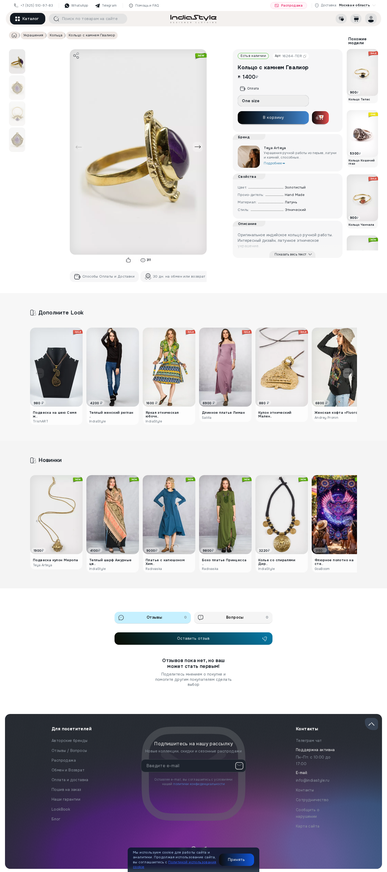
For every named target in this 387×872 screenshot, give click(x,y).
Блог (56, 819)
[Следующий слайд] (198, 147)
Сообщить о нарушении (307, 813)
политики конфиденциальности (199, 784)
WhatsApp (79, 5)
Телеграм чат (309, 740)
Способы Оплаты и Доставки (108, 276)
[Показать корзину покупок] (356, 19)
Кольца (56, 35)
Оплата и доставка (70, 779)
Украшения (33, 35)
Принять (236, 859)
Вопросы (247, 617)
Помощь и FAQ (147, 5)
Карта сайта (307, 826)
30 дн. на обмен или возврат (179, 276)
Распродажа (291, 5)
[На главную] (193, 18)
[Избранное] (341, 19)
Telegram (109, 5)
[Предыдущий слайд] (79, 147)
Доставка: (345, 5)
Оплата (253, 88)
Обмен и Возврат (68, 770)
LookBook (61, 809)
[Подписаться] (239, 765)
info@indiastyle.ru (312, 780)
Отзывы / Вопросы (69, 750)
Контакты (305, 790)
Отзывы (167, 617)
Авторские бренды (69, 740)
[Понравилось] (129, 260)
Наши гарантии (66, 799)
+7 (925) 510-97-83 (37, 5)
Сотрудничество (312, 799)
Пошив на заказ (66, 789)
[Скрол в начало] (371, 724)
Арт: (288, 56)
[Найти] (54, 19)
